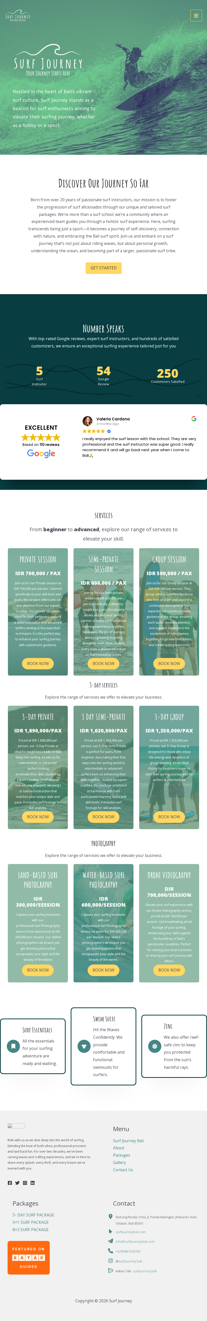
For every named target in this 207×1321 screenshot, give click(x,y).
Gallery (119, 1162)
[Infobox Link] (38, 601)
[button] (104, 268)
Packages (121, 1155)
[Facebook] (10, 1183)
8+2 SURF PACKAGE (31, 1229)
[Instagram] (25, 1183)
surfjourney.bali (130, 1261)
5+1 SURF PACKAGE (31, 1222)
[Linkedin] (32, 1183)
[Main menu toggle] (196, 15)
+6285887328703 (128, 1251)
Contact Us (123, 1170)
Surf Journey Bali (128, 1141)
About (118, 1148)
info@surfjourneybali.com (135, 1241)
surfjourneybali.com (131, 1232)
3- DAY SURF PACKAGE (33, 1215)
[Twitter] (17, 1183)
